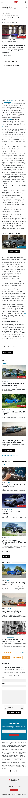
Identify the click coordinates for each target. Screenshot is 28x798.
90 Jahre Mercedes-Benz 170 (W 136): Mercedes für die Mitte (13, 640)
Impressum (4, 794)
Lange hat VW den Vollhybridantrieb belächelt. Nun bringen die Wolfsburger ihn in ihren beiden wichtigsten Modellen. (14, 490)
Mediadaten (10, 786)
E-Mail (3, 677)
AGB (9, 794)
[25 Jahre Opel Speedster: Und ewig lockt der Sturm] (14, 571)
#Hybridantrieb (10, 482)
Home (3, 13)
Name (3, 683)
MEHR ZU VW (6, 557)
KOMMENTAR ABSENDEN (14, 712)
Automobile (8, 13)
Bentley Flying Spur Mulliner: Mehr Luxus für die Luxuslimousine (13, 441)
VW (2, 126)
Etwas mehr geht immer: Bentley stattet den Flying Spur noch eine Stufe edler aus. (13, 445)
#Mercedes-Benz (10, 637)
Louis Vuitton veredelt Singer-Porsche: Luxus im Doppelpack (12, 612)
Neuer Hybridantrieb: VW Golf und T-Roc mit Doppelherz (14, 486)
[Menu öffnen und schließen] (2, 2)
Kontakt (19, 786)
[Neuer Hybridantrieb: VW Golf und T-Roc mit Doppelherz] (14, 474)
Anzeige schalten (17, 657)
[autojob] (23, 652)
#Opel (8, 580)
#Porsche (9, 608)
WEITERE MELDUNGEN (8, 450)
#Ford (8, 381)
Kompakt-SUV (7, 102)
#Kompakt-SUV (11, 455)
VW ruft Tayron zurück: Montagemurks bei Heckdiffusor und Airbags (14, 542)
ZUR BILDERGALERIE (14, 251)
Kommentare (7, 61)
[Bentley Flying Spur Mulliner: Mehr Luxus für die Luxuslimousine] (14, 429)
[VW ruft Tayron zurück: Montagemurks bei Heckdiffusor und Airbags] (14, 529)
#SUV (8, 409)
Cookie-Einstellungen (22, 794)
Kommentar (4, 689)
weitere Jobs (6, 657)
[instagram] (13, 771)
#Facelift (5, 363)
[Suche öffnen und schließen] (25, 2)
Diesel (24, 313)
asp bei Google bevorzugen (10, 65)
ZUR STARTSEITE (7, 352)
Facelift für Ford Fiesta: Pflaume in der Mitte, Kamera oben (13, 384)
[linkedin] (17, 771)
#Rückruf (9, 537)
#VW (17, 455)
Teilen (15, 61)
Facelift (10, 119)
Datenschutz (14, 794)
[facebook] (10, 771)
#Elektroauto (10, 509)
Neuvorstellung (10, 100)
